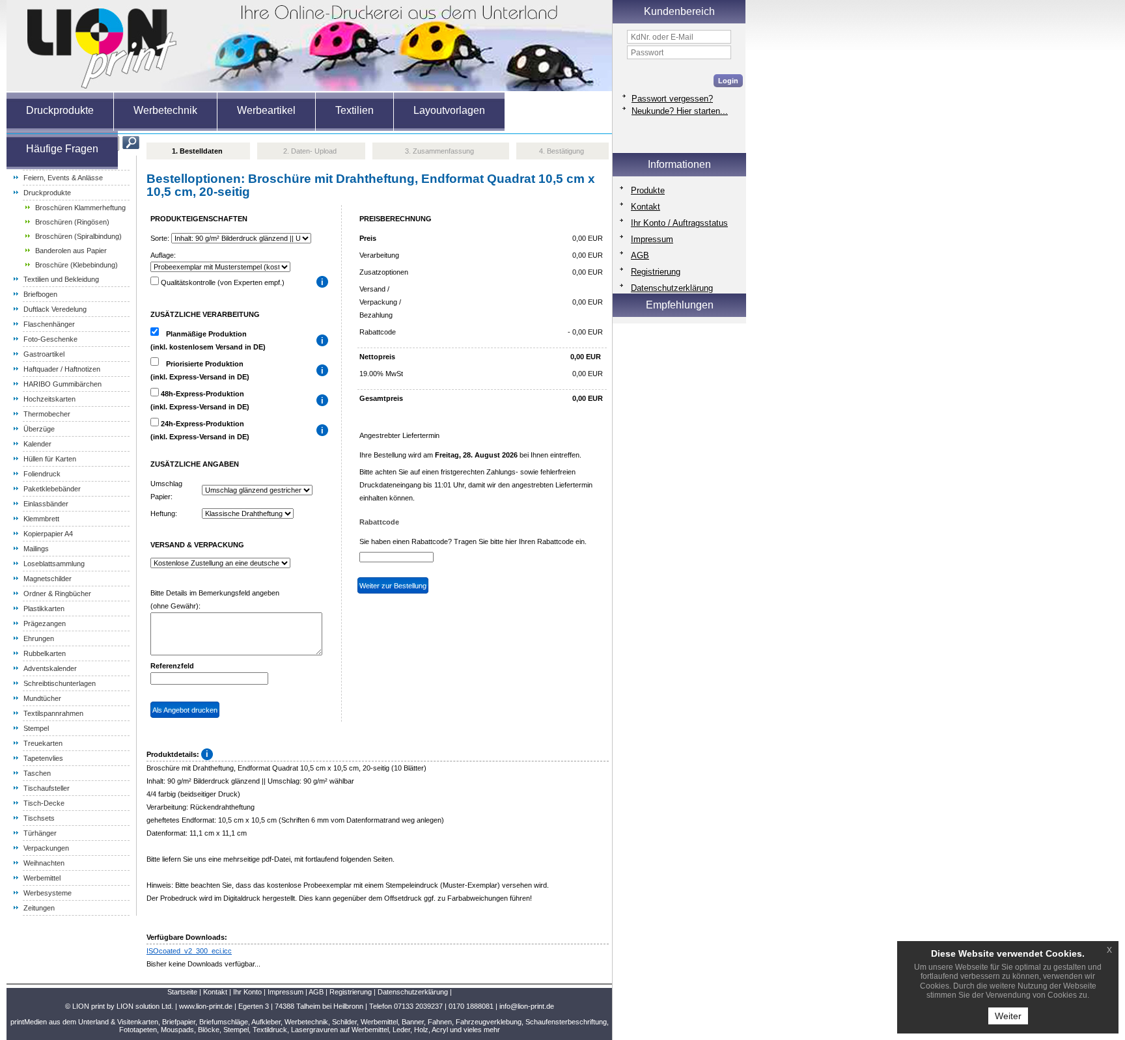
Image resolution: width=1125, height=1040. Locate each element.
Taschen (37, 773)
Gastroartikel (43, 354)
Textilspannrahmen (53, 713)
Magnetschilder (47, 578)
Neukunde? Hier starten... (680, 111)
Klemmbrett (41, 519)
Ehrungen (38, 638)
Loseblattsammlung (54, 564)
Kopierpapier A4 (48, 534)
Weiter (1008, 1016)
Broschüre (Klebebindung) (76, 265)
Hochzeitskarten (49, 399)
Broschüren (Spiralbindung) (78, 236)
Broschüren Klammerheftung (80, 208)
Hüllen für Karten (49, 459)
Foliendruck (42, 474)
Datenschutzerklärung (672, 288)
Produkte (648, 190)
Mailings (36, 549)
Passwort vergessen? (672, 98)
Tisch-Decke (43, 803)
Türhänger (40, 833)
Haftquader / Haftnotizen (61, 369)
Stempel (36, 728)
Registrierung (655, 272)
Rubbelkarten (44, 653)
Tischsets (39, 818)
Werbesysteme (47, 893)
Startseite (182, 992)
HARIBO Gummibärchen (62, 384)
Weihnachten (43, 863)
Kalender (37, 444)
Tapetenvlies (43, 758)
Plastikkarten (43, 608)
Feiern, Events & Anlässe (63, 178)
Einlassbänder (45, 504)
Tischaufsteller (46, 788)
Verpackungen (46, 848)
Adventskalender (50, 668)
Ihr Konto (247, 992)
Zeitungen (39, 908)
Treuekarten (42, 743)
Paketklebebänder (52, 489)
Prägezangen (44, 623)
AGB (640, 255)
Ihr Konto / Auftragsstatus (679, 223)
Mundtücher (42, 698)
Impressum (652, 239)
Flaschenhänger (49, 324)
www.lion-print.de (205, 1006)
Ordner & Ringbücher (57, 593)
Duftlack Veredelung (55, 309)
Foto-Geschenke (50, 339)
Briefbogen (40, 294)
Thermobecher (46, 414)
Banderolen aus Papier (71, 250)
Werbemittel (42, 878)
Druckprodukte (47, 193)
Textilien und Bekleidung (61, 279)
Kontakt (645, 207)
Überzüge (39, 429)
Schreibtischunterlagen (59, 683)
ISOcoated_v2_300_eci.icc (189, 951)
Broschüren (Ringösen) (72, 222)
